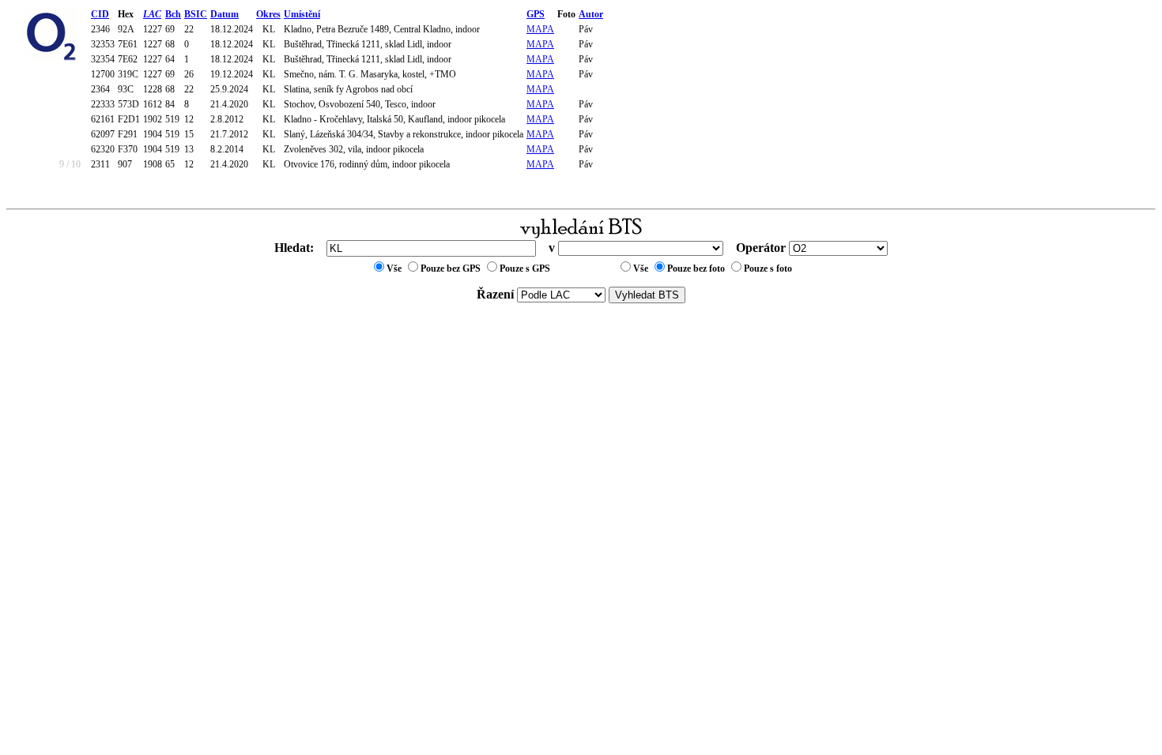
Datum (224, 14)
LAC (152, 14)
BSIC (195, 14)
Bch (173, 14)
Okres (268, 14)
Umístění (302, 14)
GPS (535, 14)
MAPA (540, 29)
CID (100, 14)
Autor (591, 14)
